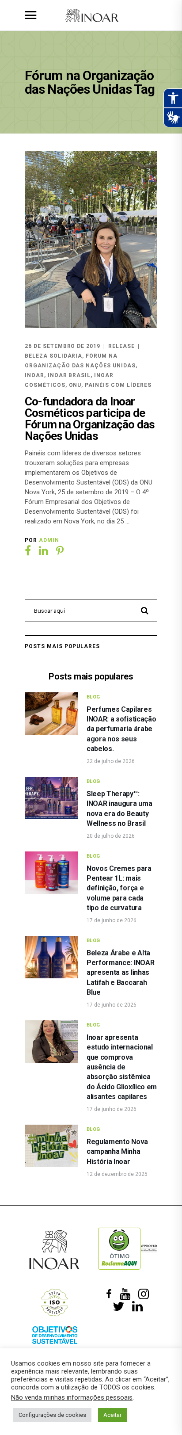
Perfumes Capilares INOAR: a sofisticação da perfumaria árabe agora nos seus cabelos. (121, 729)
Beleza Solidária (53, 356)
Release (121, 346)
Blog (93, 697)
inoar (34, 375)
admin (49, 540)
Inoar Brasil (69, 375)
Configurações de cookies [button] (52, 1415)
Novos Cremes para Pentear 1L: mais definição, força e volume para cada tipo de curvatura (119, 888)
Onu (75, 385)
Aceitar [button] (112, 1415)
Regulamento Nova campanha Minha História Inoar (117, 1151)
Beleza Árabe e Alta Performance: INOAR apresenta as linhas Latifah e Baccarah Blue (120, 973)
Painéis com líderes (118, 385)
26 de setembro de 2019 (62, 346)
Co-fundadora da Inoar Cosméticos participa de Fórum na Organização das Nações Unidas (90, 419)
